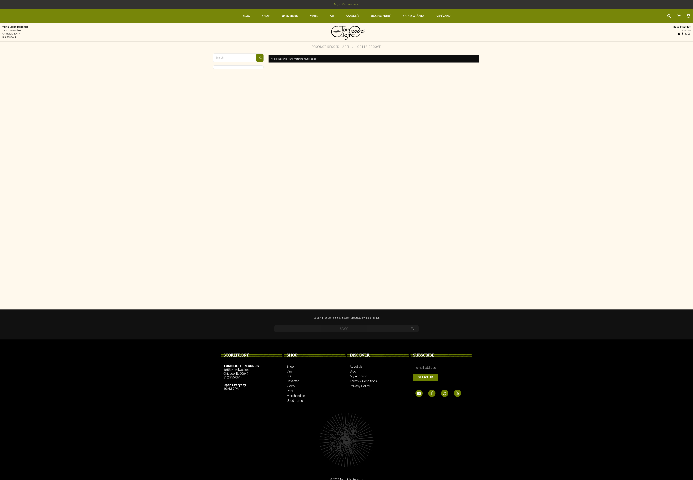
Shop (265, 16)
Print (290, 391)
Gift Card (443, 16)
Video (291, 386)
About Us (356, 366)
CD (332, 16)
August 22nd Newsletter (346, 4)
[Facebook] (682, 33)
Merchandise (296, 396)
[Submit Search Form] (260, 58)
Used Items (290, 16)
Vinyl (314, 16)
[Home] (346, 31)
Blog (246, 16)
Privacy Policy (360, 386)
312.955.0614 (9, 37)
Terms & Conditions (363, 381)
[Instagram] (685, 33)
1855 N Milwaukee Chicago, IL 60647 (236, 371)
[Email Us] (678, 33)
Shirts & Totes (413, 16)
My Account (358, 376)
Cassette (352, 16)
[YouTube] (689, 33)
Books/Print (380, 16)
